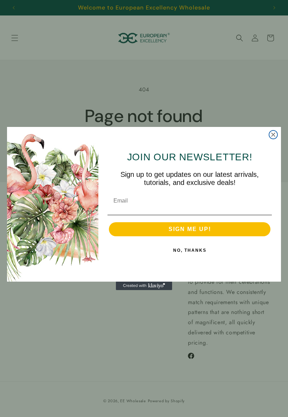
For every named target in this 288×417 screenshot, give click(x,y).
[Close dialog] (273, 134)
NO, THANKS (190, 250)
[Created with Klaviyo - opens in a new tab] (144, 286)
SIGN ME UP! (190, 229)
